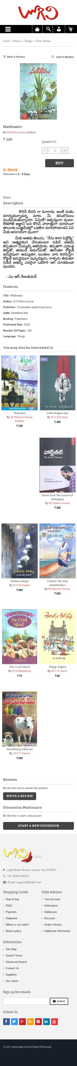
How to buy (12, 899)
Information (51, 905)
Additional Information (57, 931)
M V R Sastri (59, 671)
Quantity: (49, 142)
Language (9, 336)
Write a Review (16, 56)
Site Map (11, 949)
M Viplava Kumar (59, 503)
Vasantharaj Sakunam (19, 749)
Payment (11, 911)
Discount (49, 918)
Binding (8, 318)
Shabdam (19, 413)
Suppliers (11, 974)
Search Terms (14, 955)
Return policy (13, 931)
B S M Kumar (59, 417)
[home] (38, 12)
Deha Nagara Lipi (57, 413)
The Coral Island (19, 666)
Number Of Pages (14, 330)
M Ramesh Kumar (59, 588)
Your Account (52, 899)
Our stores (12, 980)
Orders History (53, 924)
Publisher (9, 307)
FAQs (9, 905)
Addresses (50, 911)
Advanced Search (16, 961)
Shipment (11, 918)
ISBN (6, 313)
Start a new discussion (38, 825)
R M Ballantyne (22, 671)
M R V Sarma (22, 753)
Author (7, 301)
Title (6, 295)
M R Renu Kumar (16, 132)
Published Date (12, 324)
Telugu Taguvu (57, 666)
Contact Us (12, 968)
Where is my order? (17, 924)
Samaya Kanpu (19, 581)
